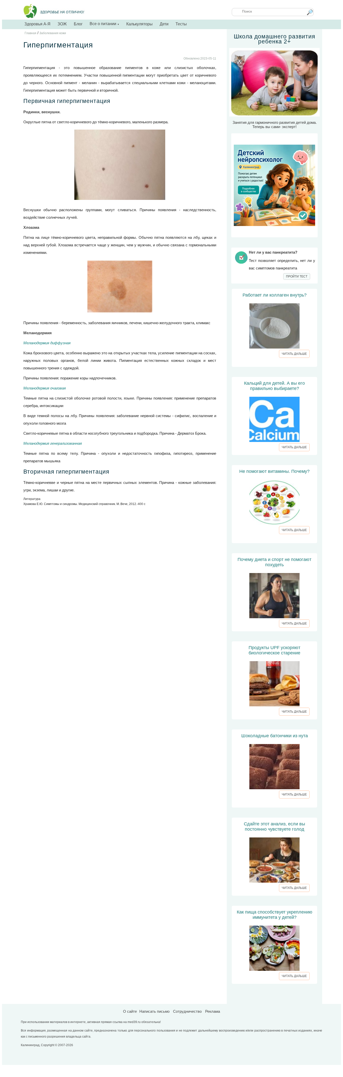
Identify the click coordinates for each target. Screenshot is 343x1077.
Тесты (181, 24)
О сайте (130, 1011)
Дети (164, 24)
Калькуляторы (139, 24)
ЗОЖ (62, 24)
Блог (78, 24)
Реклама (212, 1011)
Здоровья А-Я (37, 24)
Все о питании (104, 24)
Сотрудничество (187, 1011)
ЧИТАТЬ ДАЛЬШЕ (294, 354)
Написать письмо (154, 1011)
